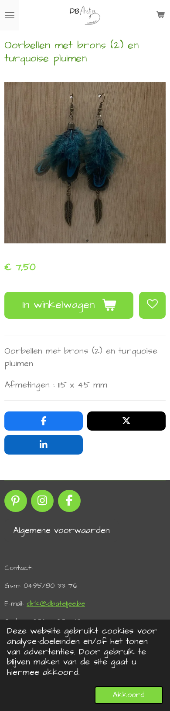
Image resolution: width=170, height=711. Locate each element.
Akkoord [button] (129, 695)
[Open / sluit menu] (9, 15)
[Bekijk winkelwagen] (160, 15)
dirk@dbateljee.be (56, 604)
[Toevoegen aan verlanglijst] (152, 305)
